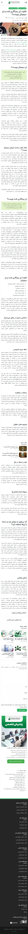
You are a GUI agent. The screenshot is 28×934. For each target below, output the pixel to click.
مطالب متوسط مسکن (23, 883)
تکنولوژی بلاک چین (22, 42)
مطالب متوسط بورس (23, 868)
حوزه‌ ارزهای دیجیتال (11, 50)
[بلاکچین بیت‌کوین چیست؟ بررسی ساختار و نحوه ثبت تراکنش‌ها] (21, 648)
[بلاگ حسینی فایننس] (14, 2)
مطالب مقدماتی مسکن (22, 880)
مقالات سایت (14, 931)
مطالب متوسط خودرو (23, 897)
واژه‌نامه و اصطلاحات (13, 8)
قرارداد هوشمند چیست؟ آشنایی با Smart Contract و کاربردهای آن (7, 654)
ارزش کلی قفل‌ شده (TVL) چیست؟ (10, 447)
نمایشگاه (25, 912)
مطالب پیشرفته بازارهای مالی (21, 843)
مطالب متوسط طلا (23, 825)
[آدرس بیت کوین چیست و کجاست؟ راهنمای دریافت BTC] (7, 633)
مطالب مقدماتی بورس (22, 865)
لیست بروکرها (24, 909)
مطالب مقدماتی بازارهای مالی (21, 837)
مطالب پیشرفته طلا (23, 828)
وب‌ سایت (25, 699)
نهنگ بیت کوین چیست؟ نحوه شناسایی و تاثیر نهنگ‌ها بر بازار (21, 638)
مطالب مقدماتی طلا (23, 822)
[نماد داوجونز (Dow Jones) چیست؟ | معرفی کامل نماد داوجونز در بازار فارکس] (23, 455)
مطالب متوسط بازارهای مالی (21, 840)
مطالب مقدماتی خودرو (22, 894)
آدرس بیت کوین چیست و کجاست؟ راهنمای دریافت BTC (8, 639)
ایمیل (25, 692)
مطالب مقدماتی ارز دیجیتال (21, 807)
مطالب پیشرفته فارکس (22, 858)
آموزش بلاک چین (22, 8)
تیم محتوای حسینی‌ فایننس (20, 18)
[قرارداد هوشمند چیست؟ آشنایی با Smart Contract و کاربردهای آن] (7, 648)
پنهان (18, 770)
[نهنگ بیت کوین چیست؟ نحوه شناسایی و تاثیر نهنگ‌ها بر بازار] (21, 633)
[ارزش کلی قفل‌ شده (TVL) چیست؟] (23, 448)
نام (26, 686)
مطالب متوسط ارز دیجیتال (22, 810)
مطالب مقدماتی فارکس (22, 852)
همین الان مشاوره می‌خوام (16, 761)
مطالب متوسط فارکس (23, 855)
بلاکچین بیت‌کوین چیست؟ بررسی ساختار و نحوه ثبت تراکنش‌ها (21, 654)
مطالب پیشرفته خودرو (22, 900)
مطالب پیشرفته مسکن (22, 886)
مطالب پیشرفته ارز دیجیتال (18, 613)
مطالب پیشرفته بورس (23, 871)
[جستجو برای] (2, 3)
